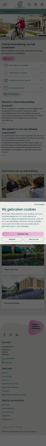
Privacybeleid (39, 204)
